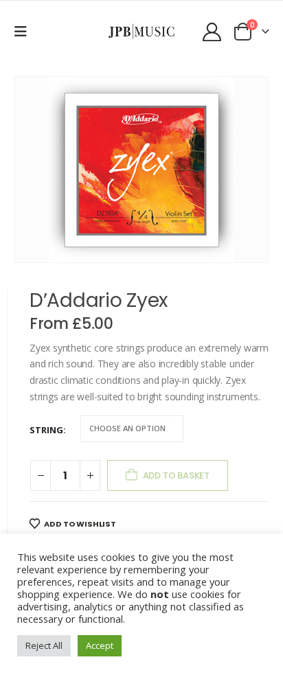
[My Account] (212, 32)
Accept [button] (99, 645)
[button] (25, 31)
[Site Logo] (142, 31)
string (46, 430)
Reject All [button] (44, 645)
